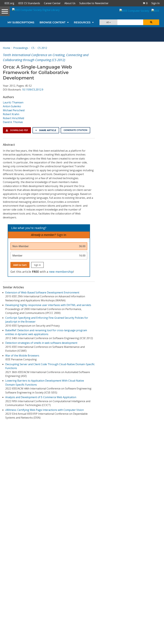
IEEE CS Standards (29, 3)
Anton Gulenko (12, 106)
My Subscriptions (21, 22)
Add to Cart (20, 264)
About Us (69, 3)
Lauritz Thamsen (13, 102)
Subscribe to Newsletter (93, 3)
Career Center (52, 3)
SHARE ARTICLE (47, 130)
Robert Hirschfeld (13, 118)
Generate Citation (75, 130)
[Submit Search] (151, 22)
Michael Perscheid (14, 110)
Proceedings (20, 48)
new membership (61, 272)
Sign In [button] (155, 3)
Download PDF (19, 130)
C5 (32, 48)
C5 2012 (42, 48)
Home (6, 48)
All (107, 22)
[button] (145, 3)
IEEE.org (9, 3)
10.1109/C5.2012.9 (32, 89)
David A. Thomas (13, 122)
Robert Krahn (11, 114)
